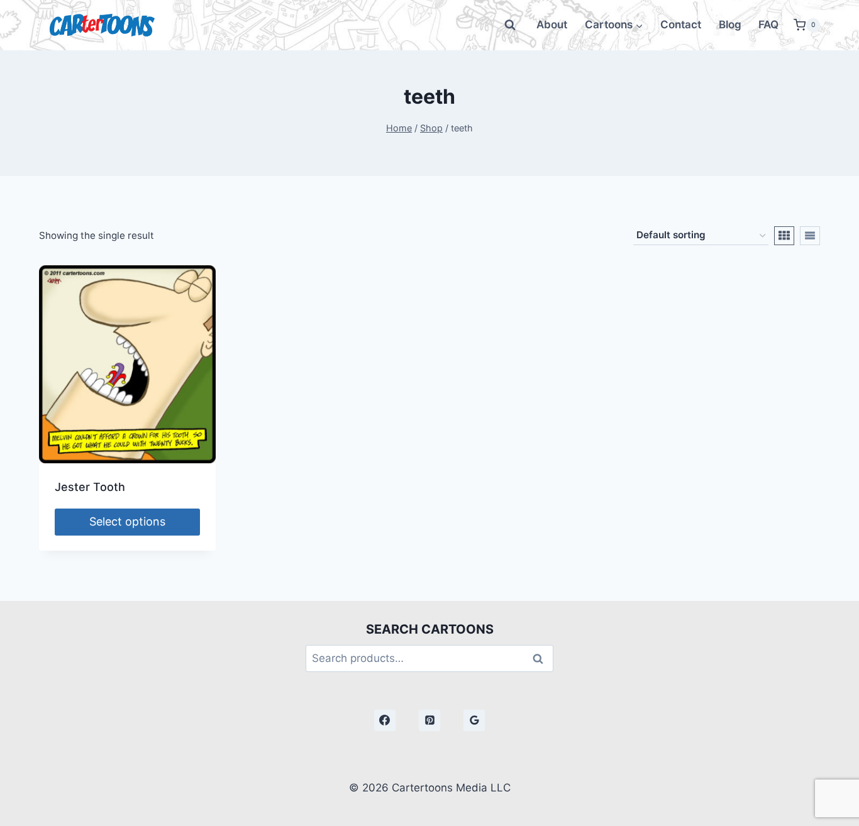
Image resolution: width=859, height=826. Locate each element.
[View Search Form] (510, 25)
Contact (680, 24)
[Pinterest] (429, 720)
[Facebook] (385, 720)
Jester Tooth (90, 486)
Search (541, 658)
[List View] (810, 235)
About (551, 24)
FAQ (768, 24)
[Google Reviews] (474, 720)
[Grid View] (784, 235)
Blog (730, 24)
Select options (127, 521)
